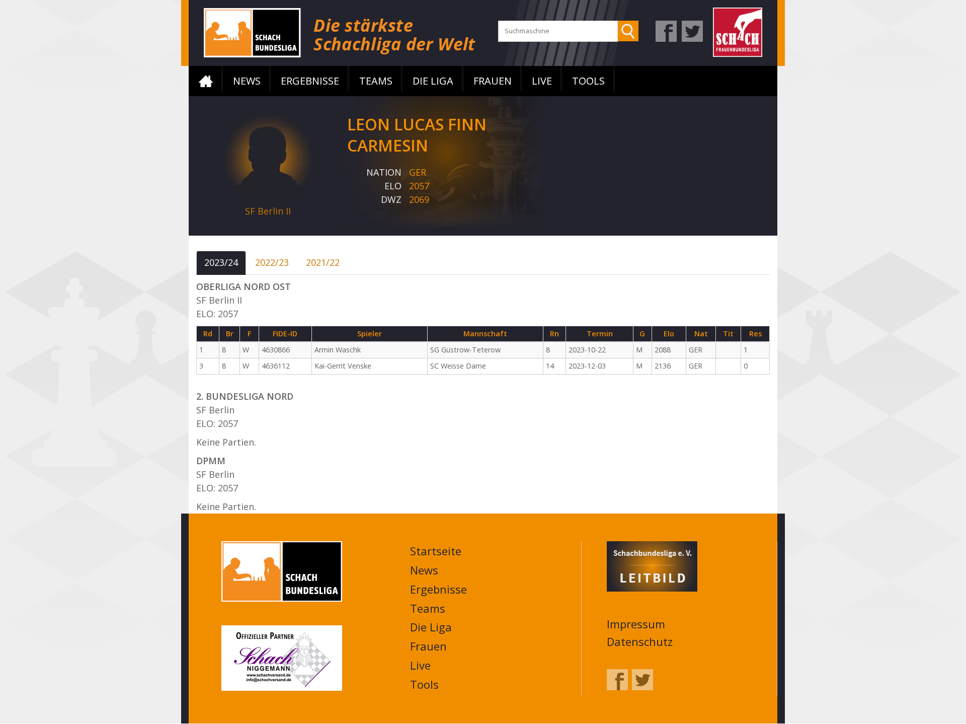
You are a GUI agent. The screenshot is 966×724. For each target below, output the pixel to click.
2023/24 (221, 262)
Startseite (206, 81)
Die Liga (433, 81)
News (247, 81)
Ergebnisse (310, 81)
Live (542, 81)
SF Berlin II (268, 211)
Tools (588, 81)
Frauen (492, 81)
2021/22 (323, 262)
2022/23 (272, 262)
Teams (375, 81)
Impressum (636, 623)
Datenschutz (640, 641)
